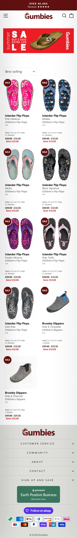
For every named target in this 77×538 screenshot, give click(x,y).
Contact (38, 471)
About (37, 461)
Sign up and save (37, 480)
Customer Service (37, 443)
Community (37, 452)
